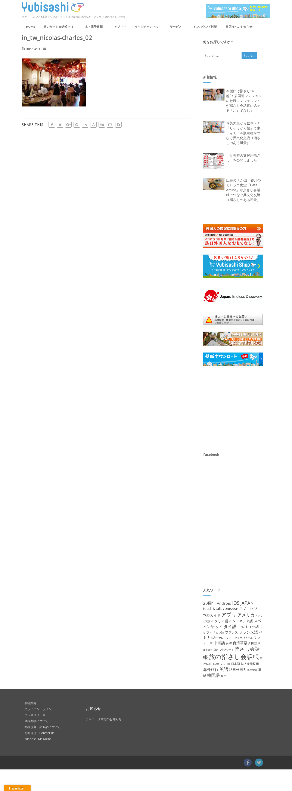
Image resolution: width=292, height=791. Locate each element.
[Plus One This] (68, 125)
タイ (219, 626)
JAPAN (247, 603)
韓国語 (213, 675)
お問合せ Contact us (39, 733)
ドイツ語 (252, 626)
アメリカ (246, 615)
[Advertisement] (235, 409)
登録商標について (36, 721)
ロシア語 (248, 638)
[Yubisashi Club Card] (233, 339)
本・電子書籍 (94, 27)
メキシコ (237, 638)
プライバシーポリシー (39, 709)
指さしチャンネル (146, 27)
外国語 (252, 643)
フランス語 (248, 632)
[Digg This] (102, 125)
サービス (176, 27)
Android (224, 603)
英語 (223, 669)
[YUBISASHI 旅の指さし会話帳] (53, 12)
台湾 (229, 643)
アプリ (118, 27)
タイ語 (230, 626)
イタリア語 (219, 621)
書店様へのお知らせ (239, 27)
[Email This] (110, 125)
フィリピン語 (215, 632)
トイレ (240, 627)
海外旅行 (210, 669)
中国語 (219, 642)
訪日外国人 (237, 669)
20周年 (209, 603)
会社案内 (30, 703)
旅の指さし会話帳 (234, 656)
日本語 (235, 664)
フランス (231, 632)
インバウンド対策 (205, 27)
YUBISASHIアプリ (236, 608)
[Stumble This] (93, 125)
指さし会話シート (223, 649)
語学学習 (252, 670)
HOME (30, 27)
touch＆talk (212, 608)
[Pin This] (77, 125)
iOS (235, 603)
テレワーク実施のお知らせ (104, 719)
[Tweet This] (60, 125)
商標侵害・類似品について (42, 727)
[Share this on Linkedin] (85, 125)
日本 (228, 664)
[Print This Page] (118, 125)
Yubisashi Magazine (38, 739)
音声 (223, 676)
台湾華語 (240, 642)
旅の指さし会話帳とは (59, 27)
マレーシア (224, 638)
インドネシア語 (241, 621)
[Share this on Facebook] (52, 125)
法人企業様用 (250, 664)
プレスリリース (34, 715)
